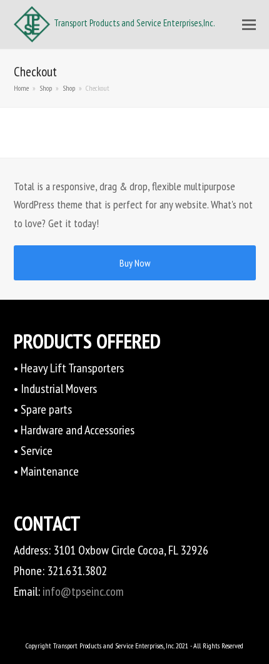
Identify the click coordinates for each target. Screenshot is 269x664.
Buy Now (134, 263)
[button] (249, 24)
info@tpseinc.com (83, 591)
